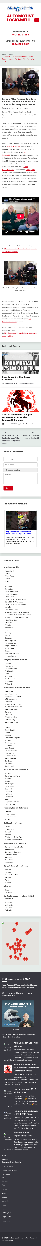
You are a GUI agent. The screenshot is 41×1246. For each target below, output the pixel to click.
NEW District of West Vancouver (18, 612)
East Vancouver (11, 694)
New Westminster (12, 653)
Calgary (8, 890)
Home (4, 1155)
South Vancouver (11, 722)
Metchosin (9, 796)
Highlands (8, 794)
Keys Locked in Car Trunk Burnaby (16, 378)
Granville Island (10, 756)
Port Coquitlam (10, 640)
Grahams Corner (11, 855)
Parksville (8, 910)
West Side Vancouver (13, 707)
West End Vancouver (13, 696)
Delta (7, 581)
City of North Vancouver (14, 602)
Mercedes (5, 1201)
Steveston (9, 589)
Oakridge (8, 745)
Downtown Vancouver (13, 704)
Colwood (8, 789)
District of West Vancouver (15, 604)
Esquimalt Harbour (12, 802)
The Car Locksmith (27, 384)
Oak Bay (8, 781)
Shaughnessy (10, 720)
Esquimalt (8, 778)
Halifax (7, 827)
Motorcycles (6, 1213)
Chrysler (5, 1181)
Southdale (8, 857)
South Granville (10, 758)
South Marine (10, 743)
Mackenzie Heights (12, 738)
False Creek (9, 753)
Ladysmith (9, 905)
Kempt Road (9, 832)
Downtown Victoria (12, 776)
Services (5, 1159)
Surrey (7, 579)
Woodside (9, 862)
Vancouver (9, 691)
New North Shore (11, 609)
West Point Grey (11, 717)
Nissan (4, 1205)
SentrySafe (30, 170)
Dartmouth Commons (13, 852)
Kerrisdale (8, 701)
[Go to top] (35, 1240)
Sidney (7, 819)
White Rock (9, 576)
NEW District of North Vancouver (18, 615)
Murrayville (9, 676)
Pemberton (9, 628)
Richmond (8, 586)
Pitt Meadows (10, 643)
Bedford (8, 870)
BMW (4, 1177)
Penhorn (8, 834)
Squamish (8, 622)
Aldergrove (9, 666)
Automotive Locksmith (20, 18)
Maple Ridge (9, 648)
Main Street (9, 748)
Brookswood (10, 679)
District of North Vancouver (15, 599)
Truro (7, 880)
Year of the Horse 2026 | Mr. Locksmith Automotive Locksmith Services (17, 417)
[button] (27, 933)
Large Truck (6, 1217)
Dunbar (7, 732)
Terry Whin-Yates (25, 108)
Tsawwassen (10, 584)
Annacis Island (10, 656)
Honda (4, 1189)
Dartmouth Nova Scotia (14, 847)
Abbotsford (9, 571)
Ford (3, 1185)
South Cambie (10, 730)
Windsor (8, 882)
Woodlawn (9, 860)
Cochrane (8, 892)
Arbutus (8, 735)
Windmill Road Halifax (13, 839)
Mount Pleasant (11, 750)
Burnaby (8, 633)
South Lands (9, 766)
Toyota (4, 1209)
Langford (8, 791)
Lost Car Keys (7, 1167)
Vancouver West (11, 709)
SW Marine (9, 763)
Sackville (8, 877)
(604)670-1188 (20, 34)
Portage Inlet (10, 804)
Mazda (4, 1197)
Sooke (7, 799)
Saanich (8, 812)
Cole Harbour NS (11, 875)
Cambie (7, 727)
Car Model (6, 1174)
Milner (7, 674)
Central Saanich (11, 814)
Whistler (8, 625)
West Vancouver (11, 594)
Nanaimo (8, 902)
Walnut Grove (10, 684)
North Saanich (10, 817)
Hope (7, 630)
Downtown (9, 829)
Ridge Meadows (11, 646)
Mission (7, 573)
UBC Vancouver (11, 699)
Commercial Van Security (11, 1162)
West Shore (9, 786)
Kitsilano (8, 712)
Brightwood (9, 849)
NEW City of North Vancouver (16, 617)
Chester (8, 872)
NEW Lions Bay (11, 620)
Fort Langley (10, 671)
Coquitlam (8, 638)
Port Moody (9, 635)
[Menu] (36, 20)
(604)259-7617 (20, 44)
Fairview (8, 725)
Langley (8, 663)
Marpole (8, 740)
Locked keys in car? (9, 1170)
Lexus (4, 1193)
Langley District (11, 668)
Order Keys (6, 1221)
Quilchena (8, 761)
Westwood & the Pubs (14, 837)
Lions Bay (8, 607)
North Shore (9, 597)
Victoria (7, 773)
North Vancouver (11, 591)
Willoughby (9, 681)
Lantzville (8, 907)
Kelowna (8, 651)
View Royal (9, 784)
